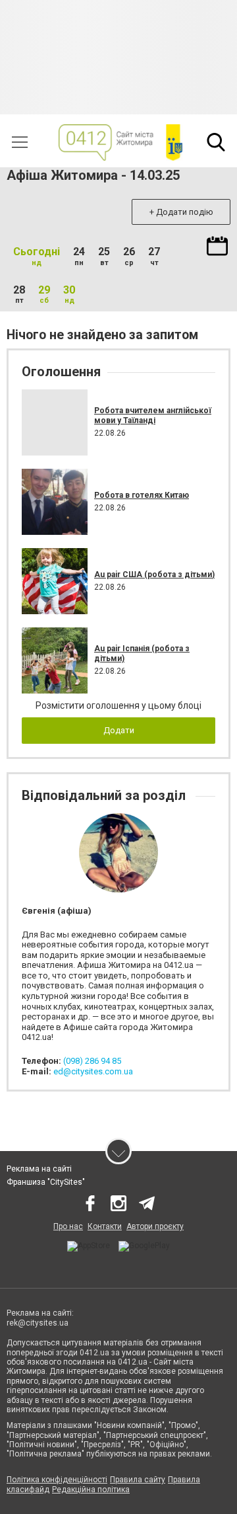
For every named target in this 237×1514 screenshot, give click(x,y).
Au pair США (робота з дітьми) (154, 574)
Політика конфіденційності (57, 1479)
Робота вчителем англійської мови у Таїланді (152, 415)
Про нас (68, 1226)
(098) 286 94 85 (92, 1061)
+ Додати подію (181, 212)
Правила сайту (137, 1479)
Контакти (105, 1226)
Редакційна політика (91, 1489)
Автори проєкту (155, 1226)
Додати (118, 730)
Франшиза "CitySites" (46, 1182)
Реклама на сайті (39, 1169)
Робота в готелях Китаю (141, 495)
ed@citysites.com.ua (93, 1071)
